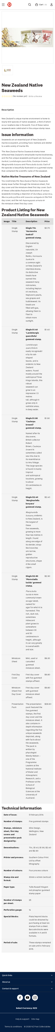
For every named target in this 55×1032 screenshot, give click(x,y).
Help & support (22, 1019)
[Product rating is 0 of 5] (7, 96)
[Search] (29, 4)
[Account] (51, 4)
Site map (35, 1019)
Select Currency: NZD (26, 1008)
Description (8, 109)
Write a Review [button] (35, 96)
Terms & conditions (13, 1026)
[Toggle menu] (3, 4)
